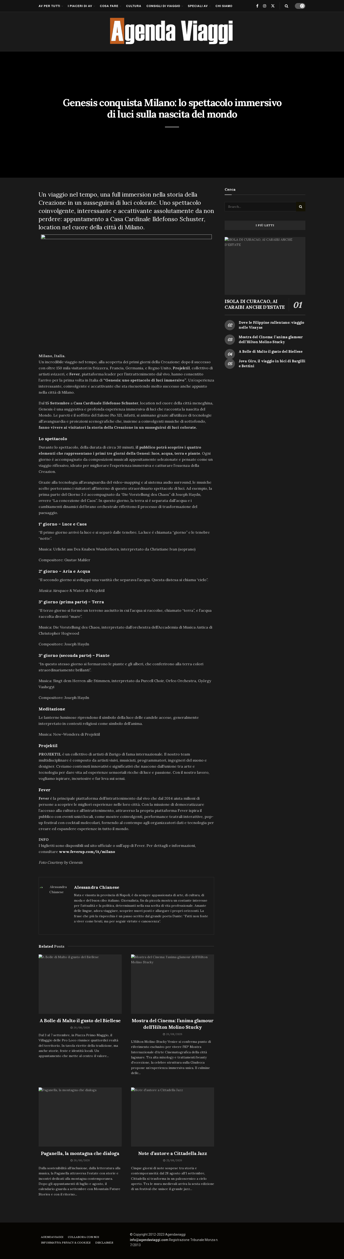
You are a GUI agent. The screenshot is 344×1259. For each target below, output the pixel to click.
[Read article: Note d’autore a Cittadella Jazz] (172, 1117)
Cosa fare (109, 6)
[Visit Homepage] (172, 31)
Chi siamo (224, 6)
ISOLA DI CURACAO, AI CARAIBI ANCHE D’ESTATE (255, 304)
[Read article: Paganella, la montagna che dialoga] (80, 1117)
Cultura (133, 6)
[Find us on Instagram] (264, 6)
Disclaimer (104, 1242)
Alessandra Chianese (96, 887)
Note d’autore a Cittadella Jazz (172, 1153)
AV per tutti (49, 6)
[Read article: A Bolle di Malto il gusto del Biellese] (80, 984)
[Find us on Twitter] (273, 6)
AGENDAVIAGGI (52, 1237)
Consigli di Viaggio (163, 6)
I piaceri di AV (80, 6)
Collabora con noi (83, 1237)
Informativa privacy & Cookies (66, 1242)
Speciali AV (198, 6)
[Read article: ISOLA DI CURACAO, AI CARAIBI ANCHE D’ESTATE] (265, 266)
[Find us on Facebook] (257, 6)
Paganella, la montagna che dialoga (80, 1153)
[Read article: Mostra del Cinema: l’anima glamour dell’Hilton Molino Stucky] (172, 984)
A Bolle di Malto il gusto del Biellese (80, 1020)
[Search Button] (286, 6)
